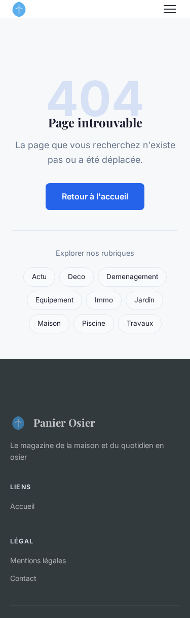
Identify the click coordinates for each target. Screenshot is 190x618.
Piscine (93, 323)
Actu (39, 276)
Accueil (22, 506)
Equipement (54, 300)
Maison (49, 323)
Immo (104, 300)
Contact (23, 578)
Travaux (140, 323)
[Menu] (170, 9)
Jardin (144, 300)
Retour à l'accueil (95, 196)
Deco (76, 276)
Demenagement (132, 276)
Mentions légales (38, 560)
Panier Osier (64, 422)
